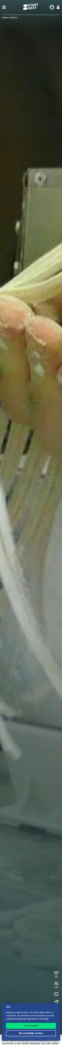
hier (46, 1019)
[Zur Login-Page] (58, 7)
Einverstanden (31, 1026)
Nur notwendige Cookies (31, 1033)
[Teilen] (56, 1002)
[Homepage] (31, 6)
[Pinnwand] (56, 994)
